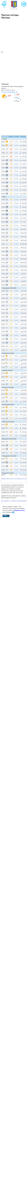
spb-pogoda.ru (5, 501)
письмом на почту (19, 510)
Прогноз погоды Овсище (19, 501)
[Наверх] (25, 1184)
